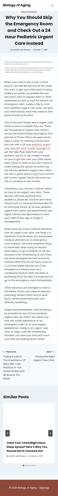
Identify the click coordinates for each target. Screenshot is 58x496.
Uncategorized (29, 12)
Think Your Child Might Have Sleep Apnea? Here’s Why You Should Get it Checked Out (26, 447)
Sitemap (44, 487)
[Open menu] (52, 5)
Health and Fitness (21, 50)
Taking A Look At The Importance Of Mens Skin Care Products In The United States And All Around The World (14, 365)
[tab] (23, 465)
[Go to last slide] (7, 433)
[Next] (50, 433)
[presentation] (29, 420)
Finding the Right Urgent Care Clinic (44, 356)
